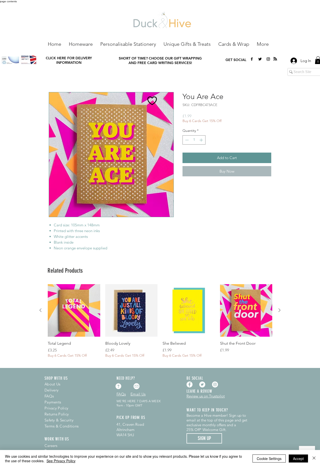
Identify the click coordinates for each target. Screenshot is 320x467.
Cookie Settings (269, 458)
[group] (160, 324)
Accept (298, 458)
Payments (52, 402)
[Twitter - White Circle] (202, 384)
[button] (80, 44)
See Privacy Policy (61, 460)
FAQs (49, 396)
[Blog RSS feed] (275, 59)
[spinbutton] (194, 140)
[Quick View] (74, 310)
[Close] (314, 458)
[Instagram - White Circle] (215, 384)
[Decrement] (186, 140)
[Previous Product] (41, 310)
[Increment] (201, 140)
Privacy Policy (56, 408)
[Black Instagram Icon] (268, 59)
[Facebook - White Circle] (189, 384)
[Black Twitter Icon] (260, 59)
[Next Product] (279, 310)
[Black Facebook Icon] (252, 59)
